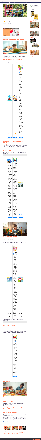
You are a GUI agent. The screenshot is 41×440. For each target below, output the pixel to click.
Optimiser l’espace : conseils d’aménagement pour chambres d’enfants (15, 431)
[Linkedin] (7, 421)
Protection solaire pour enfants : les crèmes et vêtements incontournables (7, 431)
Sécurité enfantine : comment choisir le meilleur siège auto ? (22, 431)
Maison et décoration (14, 433)
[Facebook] (3, 421)
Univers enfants (9, 433)
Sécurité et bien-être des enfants (22, 432)
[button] (7, 23)
